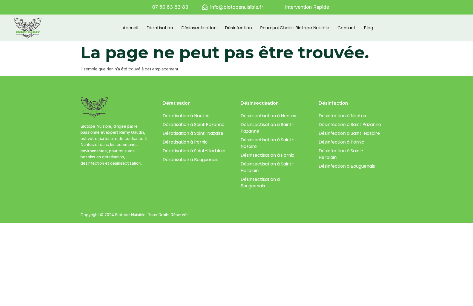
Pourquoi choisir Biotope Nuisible (294, 28)
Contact (347, 28)
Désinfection (238, 28)
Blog (368, 28)
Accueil (130, 28)
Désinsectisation (199, 28)
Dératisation (159, 28)
